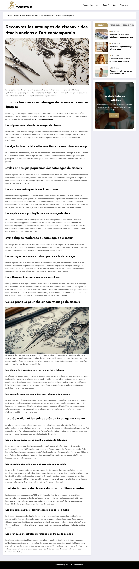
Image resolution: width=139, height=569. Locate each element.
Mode (114, 5)
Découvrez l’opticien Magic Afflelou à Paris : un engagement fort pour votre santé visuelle (121, 48)
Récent (101, 25)
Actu (98, 5)
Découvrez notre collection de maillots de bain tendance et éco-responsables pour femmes (120, 72)
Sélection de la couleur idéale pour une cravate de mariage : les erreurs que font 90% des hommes (120, 35)
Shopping (124, 5)
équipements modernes (44, 119)
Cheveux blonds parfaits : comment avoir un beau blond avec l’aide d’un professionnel (120, 60)
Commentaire (128, 25)
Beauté (106, 5)
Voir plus (114, 115)
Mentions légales (61, 564)
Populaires (115, 25)
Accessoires (88, 5)
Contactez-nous (77, 564)
